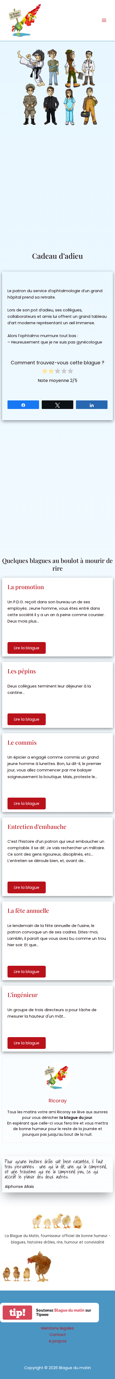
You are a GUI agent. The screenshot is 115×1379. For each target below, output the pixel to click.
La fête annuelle (28, 910)
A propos (58, 1341)
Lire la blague (26, 648)
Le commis (22, 742)
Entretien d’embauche (36, 826)
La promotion (25, 587)
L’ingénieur (22, 995)
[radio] (44, 372)
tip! (17, 1313)
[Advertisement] (57, 190)
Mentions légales (57, 1328)
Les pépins (21, 671)
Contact (57, 1334)
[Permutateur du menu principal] (104, 20)
